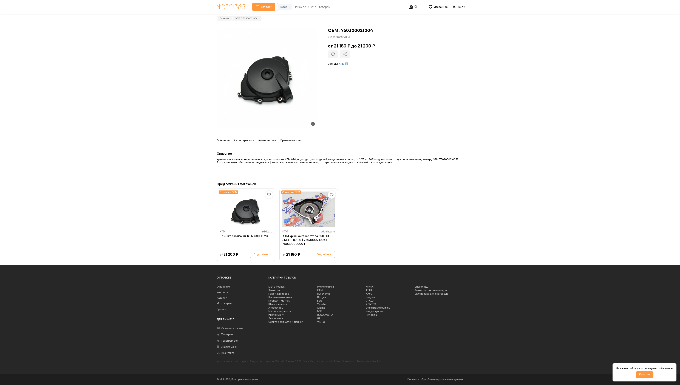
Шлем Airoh (348, 361)
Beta (319, 300)
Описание (223, 140)
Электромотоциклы (378, 307)
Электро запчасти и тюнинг (285, 321)
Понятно (644, 374)
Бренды (221, 309)
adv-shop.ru (328, 231)
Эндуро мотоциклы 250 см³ (267, 361)
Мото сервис (225, 303)
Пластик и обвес (278, 293)
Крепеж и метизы (279, 300)
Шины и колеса (277, 304)
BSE (319, 311)
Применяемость (290, 140)
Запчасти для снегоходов (431, 290)
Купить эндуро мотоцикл (232, 361)
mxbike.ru (266, 231)
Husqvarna (323, 293)
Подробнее (261, 254)
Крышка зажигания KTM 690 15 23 (244, 236)
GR (319, 318)
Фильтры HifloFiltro (328, 361)
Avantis (321, 307)
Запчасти (274, 290)
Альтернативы (267, 140)
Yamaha (321, 304)
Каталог (222, 297)
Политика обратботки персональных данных (435, 379)
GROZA (370, 300)
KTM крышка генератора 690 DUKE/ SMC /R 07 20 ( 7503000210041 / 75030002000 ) (307, 240)
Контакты (222, 292)
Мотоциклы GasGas (369, 361)
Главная (224, 18)
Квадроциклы (374, 311)
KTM (341, 63)
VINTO (321, 321)
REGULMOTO (325, 314)
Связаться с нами (232, 328)
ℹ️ (346, 63)
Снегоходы (422, 286)
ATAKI (369, 290)
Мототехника (325, 286)
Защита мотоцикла (280, 297)
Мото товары (276, 286)
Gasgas (321, 297)
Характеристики (244, 140)
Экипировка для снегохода (431, 293)
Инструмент (276, 314)
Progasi (370, 297)
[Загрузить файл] (411, 7)
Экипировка (275, 318)
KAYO (369, 293)
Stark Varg (309, 361)
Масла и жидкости (279, 311)
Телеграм (227, 334)
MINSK (369, 286)
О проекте (223, 286)
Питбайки (372, 314)
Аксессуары (275, 307)
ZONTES (371, 304)
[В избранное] (333, 54)
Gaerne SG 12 (293, 361)
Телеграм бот (229, 340)
